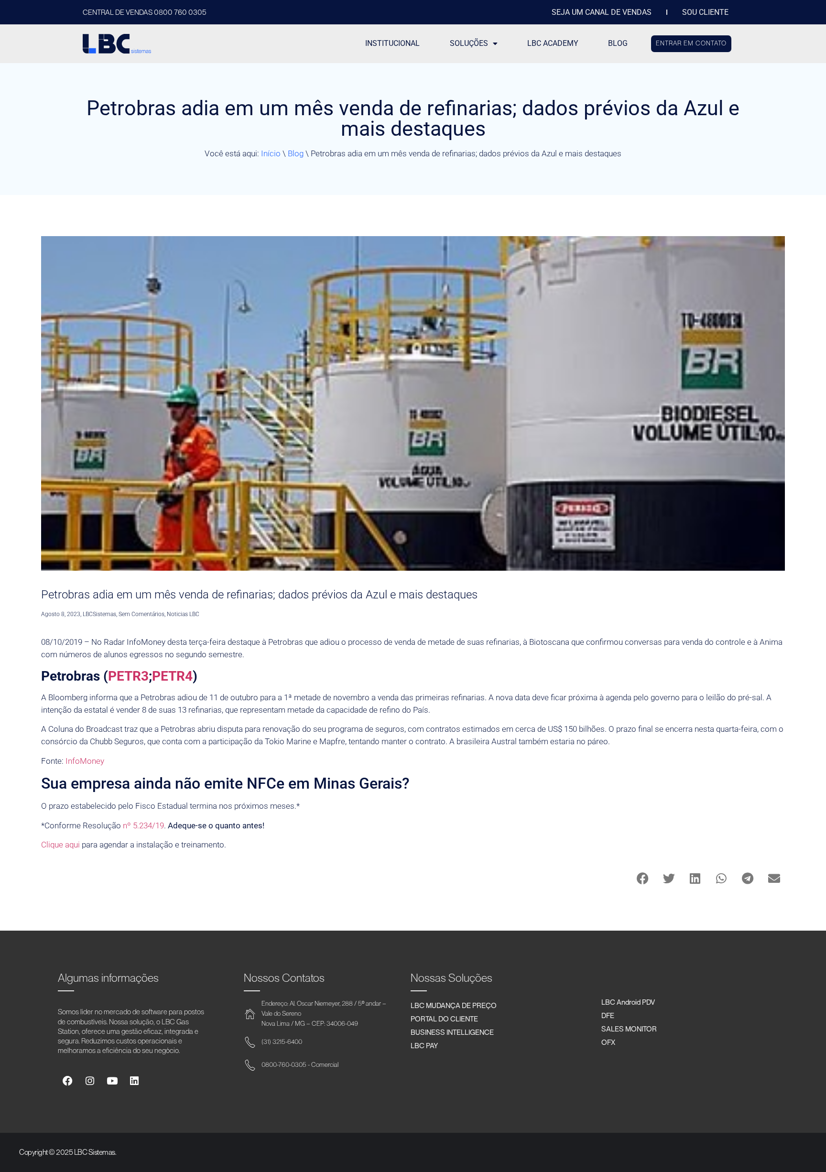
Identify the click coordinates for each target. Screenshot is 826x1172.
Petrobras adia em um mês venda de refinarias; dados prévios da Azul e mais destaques (259, 594)
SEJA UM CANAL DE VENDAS (602, 12)
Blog (296, 153)
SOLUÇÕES (469, 43)
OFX (608, 1042)
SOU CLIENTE (705, 12)
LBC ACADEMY (552, 43)
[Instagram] (89, 1081)
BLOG (618, 43)
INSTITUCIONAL (392, 43)
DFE (607, 1015)
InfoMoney (84, 761)
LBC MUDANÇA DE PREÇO (454, 1005)
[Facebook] (67, 1081)
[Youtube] (112, 1081)
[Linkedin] (134, 1081)
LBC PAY (424, 1045)
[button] (642, 878)
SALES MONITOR (629, 1028)
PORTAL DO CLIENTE (444, 1018)
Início (271, 153)
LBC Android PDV (628, 1002)
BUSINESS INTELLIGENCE (452, 1032)
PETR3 (128, 676)
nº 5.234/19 (143, 825)
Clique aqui (60, 844)
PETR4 (172, 676)
